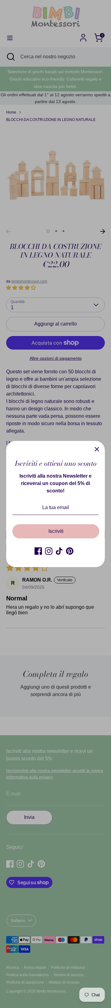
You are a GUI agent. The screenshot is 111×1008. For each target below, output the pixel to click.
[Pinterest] (69, 551)
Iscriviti (56, 531)
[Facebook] (38, 551)
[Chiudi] (97, 449)
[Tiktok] (59, 551)
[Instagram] (48, 551)
